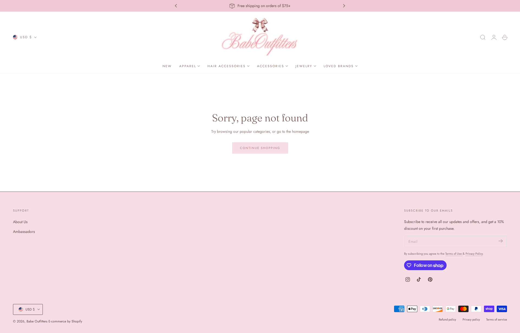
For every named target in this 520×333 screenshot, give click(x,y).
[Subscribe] (500, 241)
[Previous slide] (175, 6)
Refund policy (447, 319)
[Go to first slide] (344, 6)
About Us (20, 221)
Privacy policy (471, 319)
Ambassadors (24, 231)
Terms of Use (454, 253)
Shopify (77, 321)
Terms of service (496, 319)
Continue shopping (260, 148)
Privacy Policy (474, 253)
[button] (483, 37)
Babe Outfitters (37, 321)
